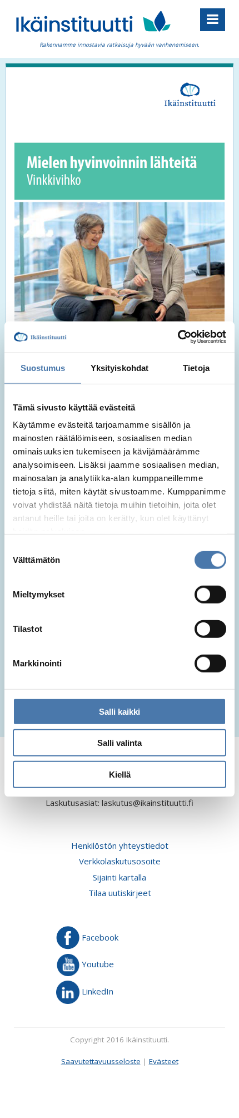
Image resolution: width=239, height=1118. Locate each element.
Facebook (98, 936)
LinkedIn (96, 991)
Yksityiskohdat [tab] (119, 367)
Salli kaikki (119, 711)
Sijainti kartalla (119, 877)
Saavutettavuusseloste (101, 1061)
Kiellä (120, 774)
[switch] (210, 594)
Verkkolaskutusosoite (120, 861)
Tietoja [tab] (196, 367)
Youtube (96, 963)
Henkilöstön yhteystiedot (119, 845)
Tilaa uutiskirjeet (119, 892)
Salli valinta (119, 743)
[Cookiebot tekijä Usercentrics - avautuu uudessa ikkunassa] (177, 337)
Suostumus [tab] (43, 367)
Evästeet (163, 1061)
